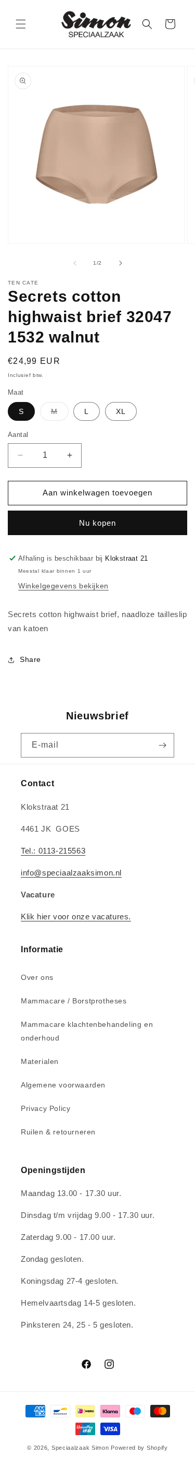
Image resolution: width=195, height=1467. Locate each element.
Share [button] (30, 659)
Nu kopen (97, 522)
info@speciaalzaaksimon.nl (71, 872)
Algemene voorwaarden (63, 1085)
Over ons (37, 977)
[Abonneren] (162, 745)
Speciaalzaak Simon (80, 1448)
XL (121, 411)
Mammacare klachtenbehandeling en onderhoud (87, 1031)
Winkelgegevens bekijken (63, 586)
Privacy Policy (45, 1108)
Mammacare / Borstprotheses (74, 1001)
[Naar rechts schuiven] (120, 263)
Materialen (40, 1061)
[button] (20, 24)
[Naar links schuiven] (74, 263)
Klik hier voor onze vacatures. (76, 916)
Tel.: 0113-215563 (53, 850)
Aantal (18, 435)
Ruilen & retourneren (58, 1132)
